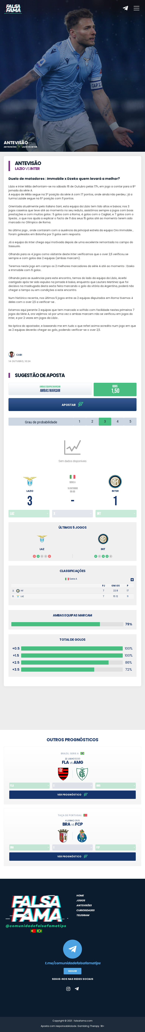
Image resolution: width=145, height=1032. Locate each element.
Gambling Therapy (88, 1026)
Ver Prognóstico (69, 794)
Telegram (82, 915)
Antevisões (10, 146)
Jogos (80, 900)
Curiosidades (85, 910)
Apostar (69, 405)
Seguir (72, 971)
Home (80, 895)
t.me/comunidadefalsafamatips (72, 963)
